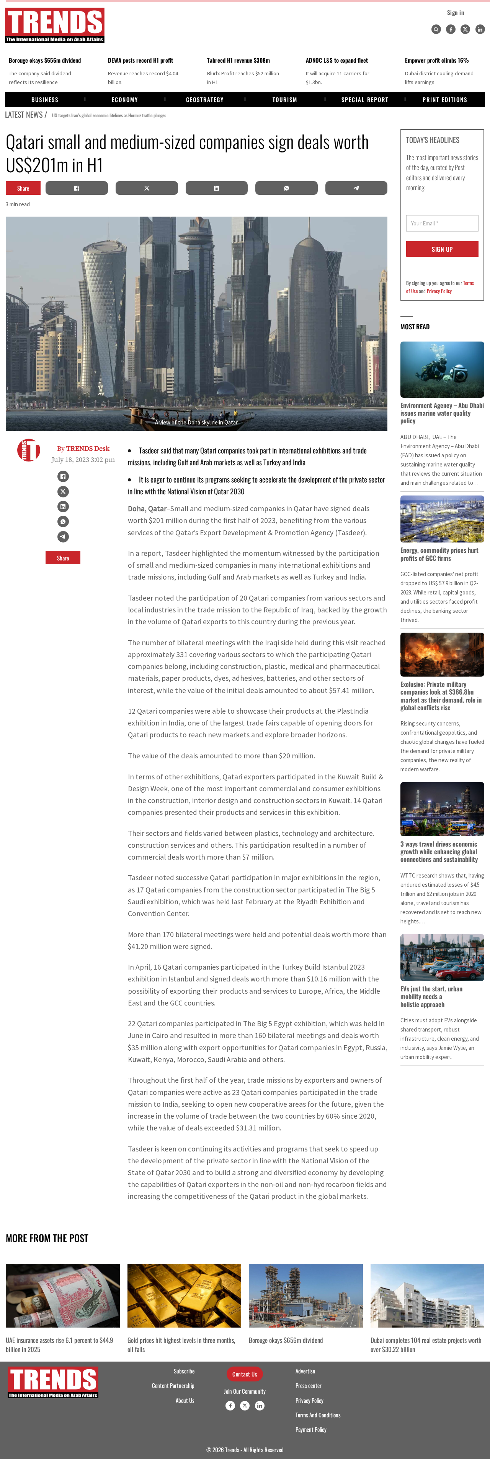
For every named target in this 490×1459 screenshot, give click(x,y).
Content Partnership (173, 1385)
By (83, 448)
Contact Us (244, 1374)
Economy (125, 99)
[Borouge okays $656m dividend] (306, 1296)
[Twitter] (465, 29)
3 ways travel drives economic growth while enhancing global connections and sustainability (439, 851)
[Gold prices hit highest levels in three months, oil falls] (184, 1296)
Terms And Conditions (318, 1414)
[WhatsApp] (286, 188)
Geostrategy (205, 99)
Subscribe (184, 1371)
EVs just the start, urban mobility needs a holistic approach (431, 996)
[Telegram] (356, 188)
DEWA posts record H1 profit (140, 60)
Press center (309, 1385)
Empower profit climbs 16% (437, 60)
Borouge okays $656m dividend (45, 60)
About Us (185, 1400)
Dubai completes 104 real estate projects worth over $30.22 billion (426, 1344)
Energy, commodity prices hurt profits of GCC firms (439, 553)
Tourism (285, 99)
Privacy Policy (439, 291)
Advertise (305, 1371)
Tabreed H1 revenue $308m (238, 60)
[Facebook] (451, 29)
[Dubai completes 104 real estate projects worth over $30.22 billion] (428, 1296)
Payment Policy (311, 1429)
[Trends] (55, 25)
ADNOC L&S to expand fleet (337, 60)
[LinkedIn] (216, 188)
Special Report (365, 99)
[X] (146, 188)
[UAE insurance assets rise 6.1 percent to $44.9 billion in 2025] (63, 1296)
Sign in (455, 12)
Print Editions (445, 99)
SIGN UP (442, 249)
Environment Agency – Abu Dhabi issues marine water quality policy (442, 413)
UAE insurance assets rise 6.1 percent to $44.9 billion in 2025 (59, 1344)
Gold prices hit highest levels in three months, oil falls (181, 1344)
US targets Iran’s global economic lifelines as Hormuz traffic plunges (105, 115)
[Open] (436, 29)
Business (45, 99)
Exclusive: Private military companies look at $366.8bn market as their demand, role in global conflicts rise (441, 695)
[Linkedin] (480, 29)
